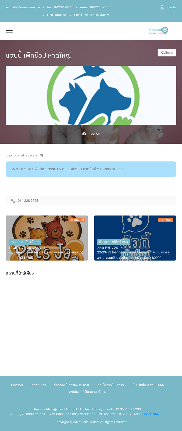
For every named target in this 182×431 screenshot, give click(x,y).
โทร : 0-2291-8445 (60, 7)
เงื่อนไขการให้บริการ (110, 385)
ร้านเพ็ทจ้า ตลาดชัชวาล (27, 248)
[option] (91, 95)
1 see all (93, 134)
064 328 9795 (28, 200)
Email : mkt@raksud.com (91, 15)
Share (168, 52)
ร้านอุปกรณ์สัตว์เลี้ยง (24, 242)
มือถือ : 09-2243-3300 (95, 7)
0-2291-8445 (150, 414)
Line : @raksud (57, 15)
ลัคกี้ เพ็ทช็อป (107, 248)
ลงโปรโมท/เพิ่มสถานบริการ (23, 7)
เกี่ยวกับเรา (38, 385)
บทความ (17, 385)
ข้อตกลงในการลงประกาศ (71, 385)
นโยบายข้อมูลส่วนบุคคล (148, 385)
